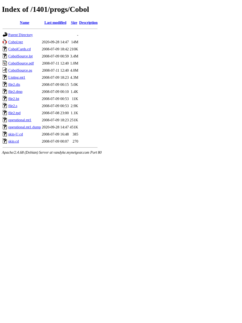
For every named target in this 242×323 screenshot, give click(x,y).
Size (74, 23)
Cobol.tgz (15, 42)
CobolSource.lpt (20, 56)
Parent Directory (20, 35)
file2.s (12, 106)
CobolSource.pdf (21, 63)
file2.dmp (15, 92)
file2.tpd (14, 113)
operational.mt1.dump (24, 127)
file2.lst (13, 99)
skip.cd (13, 141)
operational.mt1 (19, 120)
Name (24, 23)
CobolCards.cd (19, 49)
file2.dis (14, 85)
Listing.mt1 (16, 77)
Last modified (55, 23)
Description (88, 23)
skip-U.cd (15, 134)
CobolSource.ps (20, 70)
